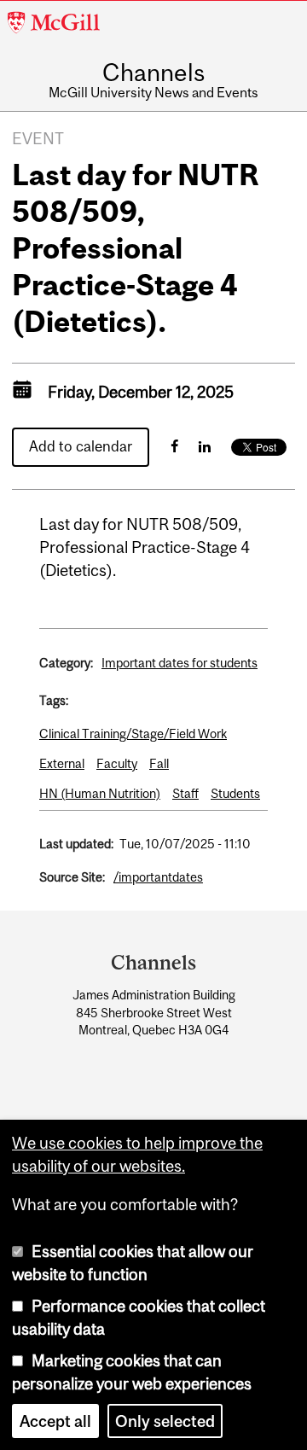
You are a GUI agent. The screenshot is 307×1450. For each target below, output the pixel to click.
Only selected (165, 1421)
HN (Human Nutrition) (99, 793)
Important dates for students (179, 662)
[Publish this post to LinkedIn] (205, 446)
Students (235, 793)
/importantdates (158, 877)
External (61, 763)
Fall (159, 763)
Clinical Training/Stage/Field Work (133, 733)
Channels (153, 73)
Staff (185, 793)
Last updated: (76, 843)
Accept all (55, 1421)
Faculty (116, 763)
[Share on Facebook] (174, 446)
